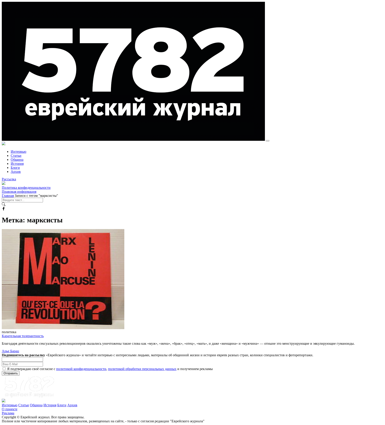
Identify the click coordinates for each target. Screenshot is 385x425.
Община (17, 159)
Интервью (18, 151)
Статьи (16, 155)
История (17, 163)
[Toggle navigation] (267, 140)
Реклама (8, 413)
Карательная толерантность (23, 336)
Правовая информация (19, 191)
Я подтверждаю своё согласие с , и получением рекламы (110, 369)
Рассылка (9, 179)
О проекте (9, 409)
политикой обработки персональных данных (142, 369)
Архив (16, 171)
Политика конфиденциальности (26, 187)
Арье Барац (10, 351)
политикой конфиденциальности (81, 369)
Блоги (15, 167)
